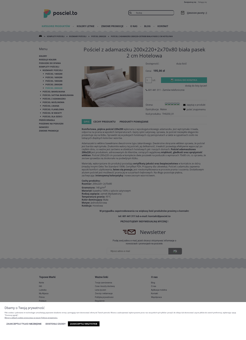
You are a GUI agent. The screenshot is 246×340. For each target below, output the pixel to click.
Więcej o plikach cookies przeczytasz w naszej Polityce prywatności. (31, 318)
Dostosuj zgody (56, 324)
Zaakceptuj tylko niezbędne (24, 324)
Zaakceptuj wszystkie (83, 324)
